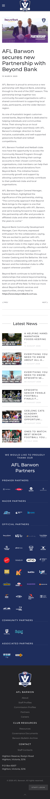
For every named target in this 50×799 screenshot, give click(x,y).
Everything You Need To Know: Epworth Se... (36, 375)
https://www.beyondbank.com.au (19, 294)
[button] (3, 5)
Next (44, 302)
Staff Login (38, 787)
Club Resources (25, 723)
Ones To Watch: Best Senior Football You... (35, 434)
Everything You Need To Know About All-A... (36, 357)
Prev (6, 302)
